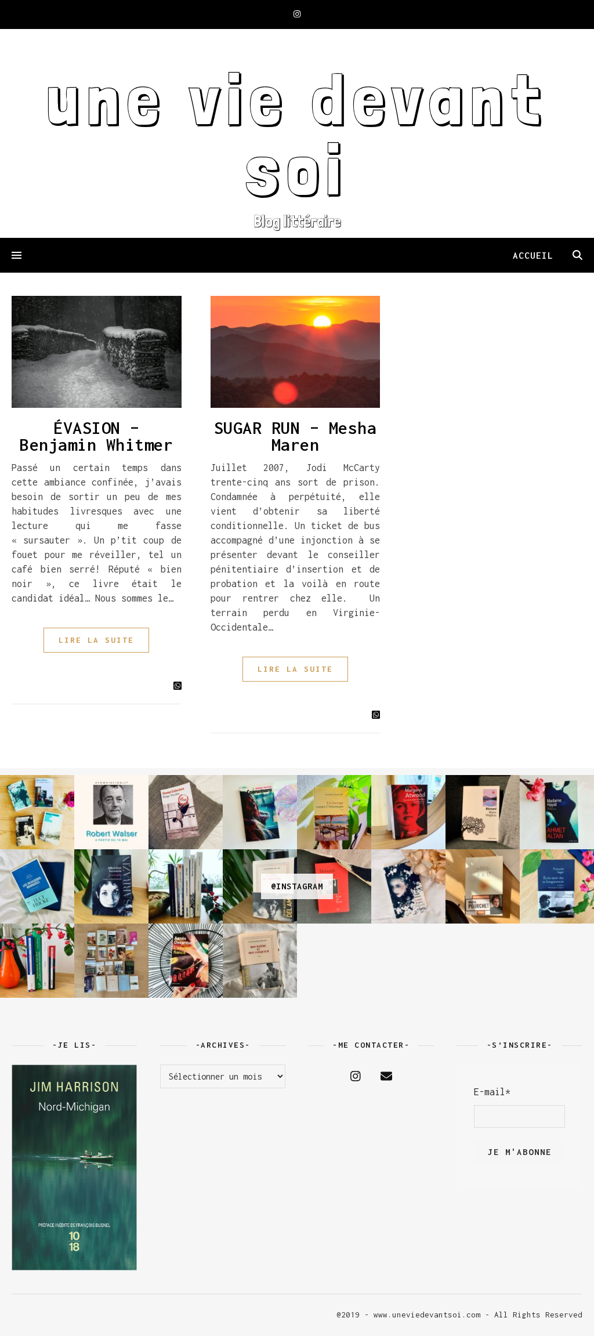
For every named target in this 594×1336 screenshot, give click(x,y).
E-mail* (492, 1092)
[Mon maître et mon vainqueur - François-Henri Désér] (260, 961)
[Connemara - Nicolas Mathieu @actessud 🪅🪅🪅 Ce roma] (260, 812)
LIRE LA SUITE (96, 640)
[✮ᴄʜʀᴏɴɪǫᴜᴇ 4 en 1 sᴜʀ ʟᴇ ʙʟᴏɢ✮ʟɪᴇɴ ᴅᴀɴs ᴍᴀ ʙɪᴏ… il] (37, 961)
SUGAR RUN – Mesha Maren (295, 436)
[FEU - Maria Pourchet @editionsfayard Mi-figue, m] (483, 886)
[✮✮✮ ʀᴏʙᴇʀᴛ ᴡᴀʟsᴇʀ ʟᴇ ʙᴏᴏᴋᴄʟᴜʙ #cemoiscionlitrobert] (37, 812)
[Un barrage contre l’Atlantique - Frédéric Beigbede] (334, 812)
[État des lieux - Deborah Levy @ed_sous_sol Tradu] (334, 886)
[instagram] (297, 14)
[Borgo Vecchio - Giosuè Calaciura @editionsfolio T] (185, 812)
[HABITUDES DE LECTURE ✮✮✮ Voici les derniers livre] (185, 886)
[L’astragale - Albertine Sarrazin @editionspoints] (111, 886)
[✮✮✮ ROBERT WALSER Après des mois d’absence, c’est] (111, 812)
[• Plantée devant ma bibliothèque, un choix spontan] (111, 961)
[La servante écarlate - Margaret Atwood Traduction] (408, 812)
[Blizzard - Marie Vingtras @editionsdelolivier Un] (483, 812)
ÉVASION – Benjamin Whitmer (96, 436)
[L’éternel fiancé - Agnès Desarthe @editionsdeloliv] (185, 961)
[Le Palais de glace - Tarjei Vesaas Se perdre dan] (408, 886)
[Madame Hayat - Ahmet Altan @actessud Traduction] (557, 812)
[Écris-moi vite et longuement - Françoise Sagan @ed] (557, 886)
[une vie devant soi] (297, 133)
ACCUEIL (533, 255)
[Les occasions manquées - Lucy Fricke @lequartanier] (37, 886)
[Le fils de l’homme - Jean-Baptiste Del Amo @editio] (260, 886)
